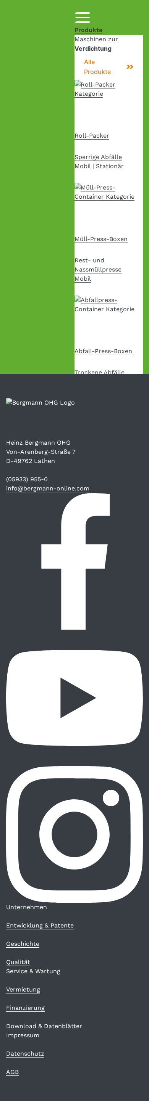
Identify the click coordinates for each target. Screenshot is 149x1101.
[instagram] (74, 834)
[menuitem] (26, 907)
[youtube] (74, 698)
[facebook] (74, 561)
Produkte (88, 30)
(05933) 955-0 (27, 479)
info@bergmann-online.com (47, 488)
